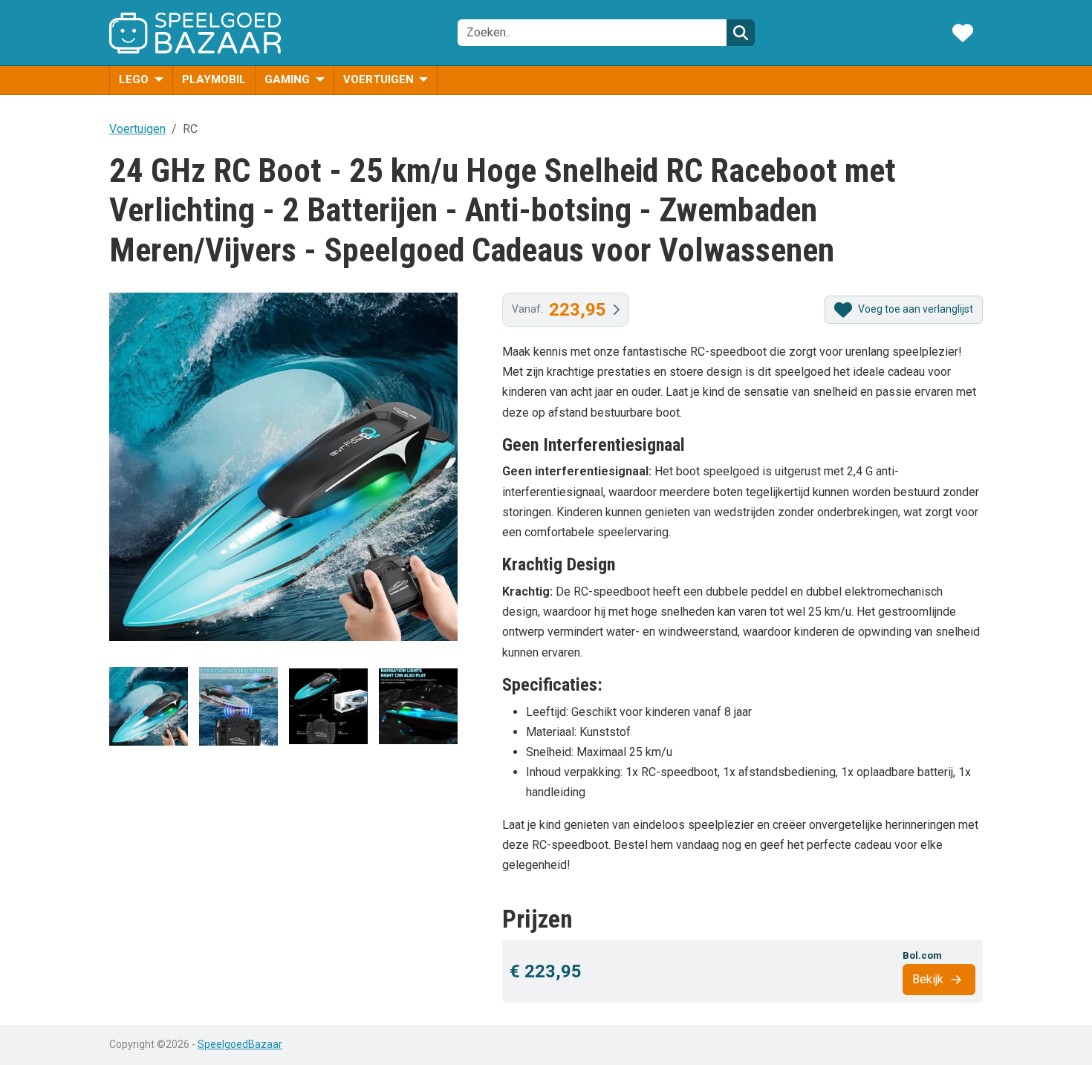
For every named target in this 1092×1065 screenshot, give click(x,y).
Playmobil (214, 79)
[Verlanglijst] (963, 32)
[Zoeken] (741, 32)
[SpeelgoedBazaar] (195, 33)
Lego (135, 79)
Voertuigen (380, 79)
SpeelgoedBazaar (240, 1044)
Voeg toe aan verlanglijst (914, 309)
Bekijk (927, 979)
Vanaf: (559, 309)
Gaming (288, 79)
